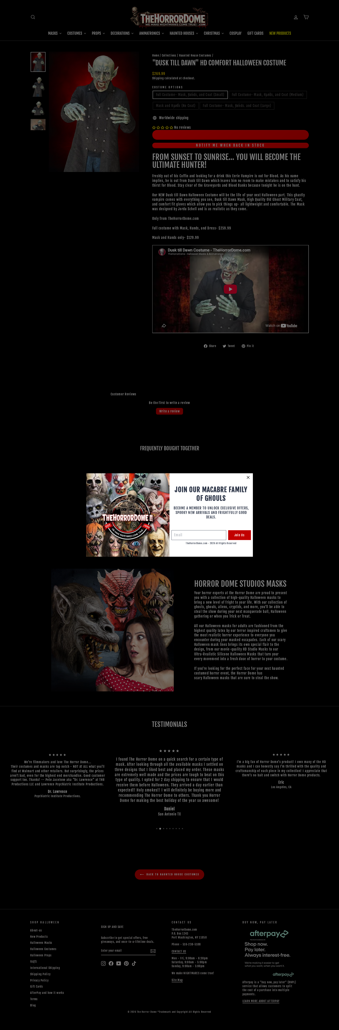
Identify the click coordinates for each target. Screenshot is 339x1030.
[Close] (248, 477)
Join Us (239, 535)
